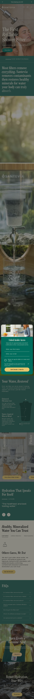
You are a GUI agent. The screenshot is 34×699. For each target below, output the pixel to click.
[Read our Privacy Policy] (28, 364)
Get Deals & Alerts (17, 369)
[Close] (30, 327)
